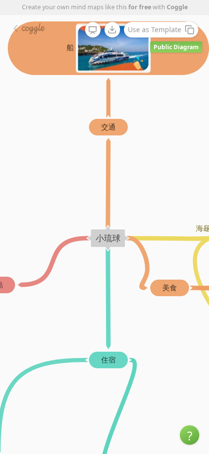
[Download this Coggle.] (112, 30)
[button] (189, 435)
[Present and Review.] (93, 30)
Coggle (177, 7)
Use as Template (154, 29)
